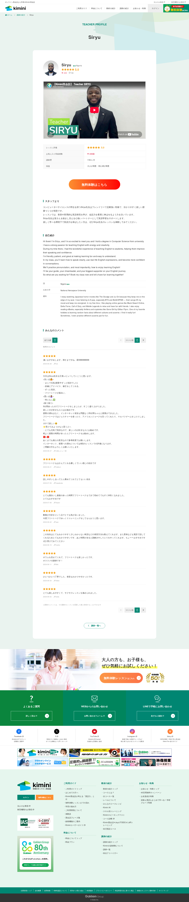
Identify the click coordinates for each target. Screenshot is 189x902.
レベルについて (109, 800)
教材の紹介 (110, 8)
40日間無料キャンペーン (151, 792)
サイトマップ (163, 890)
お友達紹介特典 (147, 796)
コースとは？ (108, 792)
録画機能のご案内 (72, 821)
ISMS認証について (60, 890)
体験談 (68, 814)
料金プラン (70, 842)
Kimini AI (107, 807)
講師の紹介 (124, 8)
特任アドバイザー (110, 853)
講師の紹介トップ (110, 842)
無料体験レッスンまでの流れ (77, 802)
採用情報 (47, 890)
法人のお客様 (158, 2)
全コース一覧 (108, 796)
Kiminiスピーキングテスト (114, 815)
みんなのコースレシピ (112, 803)
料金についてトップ (73, 838)
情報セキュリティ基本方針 (146, 890)
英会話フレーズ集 (72, 817)
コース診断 (107, 818)
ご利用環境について (73, 810)
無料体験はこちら (94, 184)
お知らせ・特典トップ (150, 788)
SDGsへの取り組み (77, 890)
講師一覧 (106, 849)
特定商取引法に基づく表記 (124, 890)
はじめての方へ (71, 792)
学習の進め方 (70, 806)
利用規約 (90, 890)
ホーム (9, 15)
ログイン (155, 8)
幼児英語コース (109, 828)
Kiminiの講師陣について (113, 845)
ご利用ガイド (81, 8)
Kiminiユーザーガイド (74, 825)
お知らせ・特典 (139, 8)
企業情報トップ (26, 890)
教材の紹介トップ (110, 788)
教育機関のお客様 (177, 2)
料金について (96, 8)
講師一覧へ (94, 625)
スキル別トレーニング (112, 811)
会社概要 (38, 890)
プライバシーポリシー (104, 890)
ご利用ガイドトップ (73, 788)
